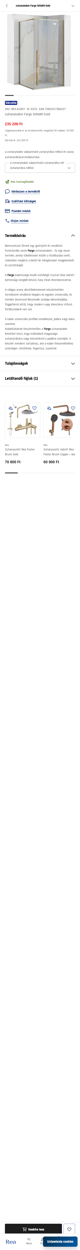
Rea (7, 445)
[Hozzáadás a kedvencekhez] (34, 408)
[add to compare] (11, 408)
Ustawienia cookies (60, 1241)
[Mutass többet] (73, 5)
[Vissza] (7, 5)
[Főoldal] (11, 1242)
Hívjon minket (20, 221)
